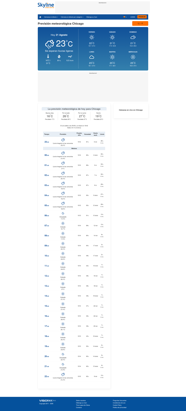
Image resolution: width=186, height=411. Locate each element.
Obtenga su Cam (91, 17)
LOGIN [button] (132, 17)
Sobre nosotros (81, 400)
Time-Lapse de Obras (83, 405)
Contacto (79, 407)
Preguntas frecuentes (119, 400)
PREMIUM (142, 17)
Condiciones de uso (119, 403)
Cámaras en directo (50, 17)
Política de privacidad (119, 407)
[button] (125, 16)
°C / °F (140, 23)
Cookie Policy (117, 405)
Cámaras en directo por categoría (71, 17)
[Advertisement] (102, 8)
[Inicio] (40, 16)
